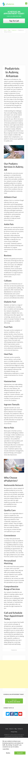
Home (6, 728)
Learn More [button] (6, 749)
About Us (11, 728)
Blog (16, 728)
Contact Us (20, 728)
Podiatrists (14, 650)
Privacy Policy (14, 731)
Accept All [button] (20, 753)
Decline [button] (8, 753)
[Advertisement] (14, 48)
